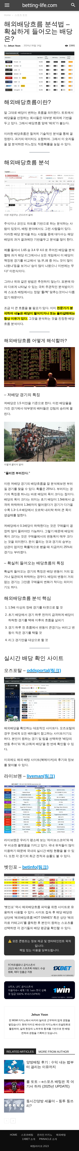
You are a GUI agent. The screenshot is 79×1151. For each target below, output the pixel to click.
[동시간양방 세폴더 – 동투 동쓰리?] (14, 1106)
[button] (6, 5)
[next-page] (13, 1120)
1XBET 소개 (28, 1139)
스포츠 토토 (21, 15)
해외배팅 (61, 1134)
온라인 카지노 (44, 1134)
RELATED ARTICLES (20, 1051)
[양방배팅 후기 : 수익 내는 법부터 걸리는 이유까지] (14, 1067)
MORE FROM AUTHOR (53, 1051)
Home (7, 15)
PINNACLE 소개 (48, 1139)
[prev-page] (6, 1120)
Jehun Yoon (14, 46)
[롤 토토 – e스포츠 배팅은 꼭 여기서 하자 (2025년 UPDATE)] (14, 1086)
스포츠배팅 (27, 1134)
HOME (13, 1134)
